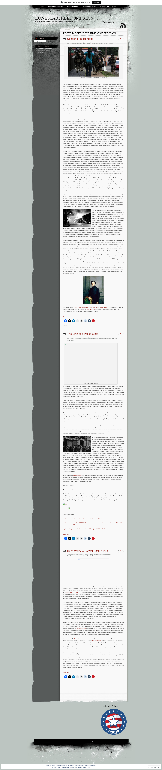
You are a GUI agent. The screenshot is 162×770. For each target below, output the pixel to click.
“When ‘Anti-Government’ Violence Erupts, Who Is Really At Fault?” (91, 307)
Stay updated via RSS (109, 22)
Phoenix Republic (103, 43)
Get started (96, 2)
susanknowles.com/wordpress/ (45, 48)
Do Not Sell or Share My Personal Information (92, 741)
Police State (111, 338)
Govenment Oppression (81, 338)
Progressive (95, 555)
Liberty (106, 338)
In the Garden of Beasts (72, 592)
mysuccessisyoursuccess (44, 50)
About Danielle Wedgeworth (55, 6)
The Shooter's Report (43, 52)
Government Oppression (76, 43)
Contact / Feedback (72, 6)
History (84, 43)
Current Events (94, 42)
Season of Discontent (80, 38)
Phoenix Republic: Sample (89, 6)
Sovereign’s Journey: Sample (108, 6)
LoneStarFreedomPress (64, 17)
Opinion (101, 42)
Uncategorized (107, 42)
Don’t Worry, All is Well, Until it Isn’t (87, 551)
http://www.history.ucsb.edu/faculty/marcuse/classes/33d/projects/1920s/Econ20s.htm (84, 529)
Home (42, 6)
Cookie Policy (86, 767)
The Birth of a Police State (82, 333)
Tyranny (110, 43)
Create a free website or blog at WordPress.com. (70, 741)
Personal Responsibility (93, 43)
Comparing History (85, 42)
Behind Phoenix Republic (87, 554)
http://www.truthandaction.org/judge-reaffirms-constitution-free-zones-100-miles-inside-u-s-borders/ (88, 518)
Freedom (72, 338)
